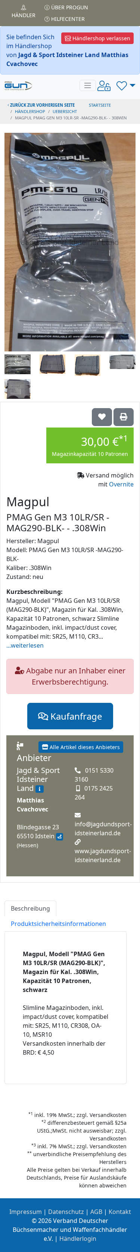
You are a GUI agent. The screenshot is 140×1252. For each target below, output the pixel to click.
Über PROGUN (69, 7)
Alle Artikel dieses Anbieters (84, 747)
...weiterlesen (25, 645)
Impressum (25, 1212)
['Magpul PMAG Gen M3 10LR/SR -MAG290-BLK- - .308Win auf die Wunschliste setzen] (102, 417)
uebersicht (65, 111)
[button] (126, 85)
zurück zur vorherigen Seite (42, 105)
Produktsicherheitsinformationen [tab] (58, 924)
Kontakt (120, 1212)
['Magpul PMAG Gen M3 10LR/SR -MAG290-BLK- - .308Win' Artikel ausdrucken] (123, 417)
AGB (96, 1212)
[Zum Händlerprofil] (39, 789)
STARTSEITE (100, 105)
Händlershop (30, 111)
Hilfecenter (67, 18)
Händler (23, 15)
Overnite (121, 484)
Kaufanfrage (75, 716)
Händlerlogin (77, 1238)
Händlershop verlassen (100, 38)
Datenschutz (66, 1212)
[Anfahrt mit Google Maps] (59, 837)
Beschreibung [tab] (30, 908)
